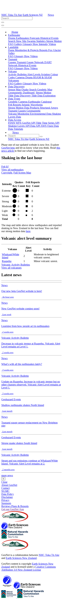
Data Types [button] (14, 98)
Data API (35, 125)
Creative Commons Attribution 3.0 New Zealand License (28, 568)
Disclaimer (7, 497)
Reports (43, 50)
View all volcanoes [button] (11, 267)
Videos (52, 44)
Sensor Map (15, 89)
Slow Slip (21, 41)
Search (12, 41)
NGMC (5, 491)
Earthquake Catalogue (40, 101)
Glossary (28, 44)
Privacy (5, 500)
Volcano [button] (12, 71)
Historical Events (49, 38)
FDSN (12, 122)
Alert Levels (34, 74)
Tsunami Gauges (17, 110)
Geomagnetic (34, 110)
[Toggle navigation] (2, 25)
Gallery (18, 44)
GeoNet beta (8, 147)
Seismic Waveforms (32, 104)
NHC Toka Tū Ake (11, 14)
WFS (19, 122)
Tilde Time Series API (47, 122)
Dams (11, 50)
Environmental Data (41, 113)
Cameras (20, 77)
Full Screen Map (22, 172)
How (36, 44)
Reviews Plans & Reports (15, 506)
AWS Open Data (50, 125)
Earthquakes (23, 38)
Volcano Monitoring (19, 113)
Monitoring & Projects (27, 50)
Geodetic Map (44, 89)
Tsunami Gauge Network (30, 62)
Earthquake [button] (14, 35)
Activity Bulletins (17, 74)
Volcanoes (13, 80)
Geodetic (13, 101)
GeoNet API (29, 122)
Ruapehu (6, 261)
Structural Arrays (49, 107)
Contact (5, 488)
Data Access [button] (14, 119)
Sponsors (6, 503)
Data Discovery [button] (16, 86)
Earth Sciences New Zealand (21, 558)
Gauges (12, 62)
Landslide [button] (13, 47)
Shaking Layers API (19, 125)
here (28, 231)
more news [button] (7, 475)
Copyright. (7, 172)
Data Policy (7, 494)
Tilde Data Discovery (19, 95)
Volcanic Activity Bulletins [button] (15, 264)
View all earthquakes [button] (12, 169)
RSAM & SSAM (42, 77)
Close (4, 482)
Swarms (31, 41)
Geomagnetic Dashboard (21, 92)
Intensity (44, 44)
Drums (12, 38)
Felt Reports (15, 104)
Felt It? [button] (5, 166)
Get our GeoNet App (12, 509)
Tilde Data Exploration (43, 95)
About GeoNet (9, 485)
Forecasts (35, 38)
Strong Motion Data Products (24, 107)
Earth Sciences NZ (33, 14)
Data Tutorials (15, 129)
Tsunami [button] (12, 59)
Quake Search (29, 89)
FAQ (11, 44)
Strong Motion (54, 41)
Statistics (41, 41)
